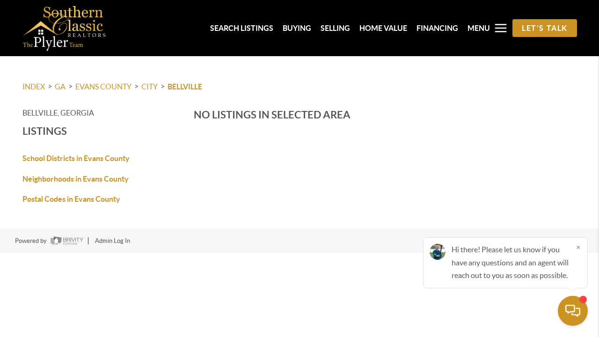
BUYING (297, 28)
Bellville (185, 86)
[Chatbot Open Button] (573, 311)
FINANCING (437, 28)
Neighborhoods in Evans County (75, 179)
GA (60, 86)
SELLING (335, 28)
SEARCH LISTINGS (241, 28)
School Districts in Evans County (76, 158)
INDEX (33, 86)
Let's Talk (545, 28)
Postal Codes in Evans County (71, 199)
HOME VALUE (383, 28)
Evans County (103, 86)
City (149, 86)
